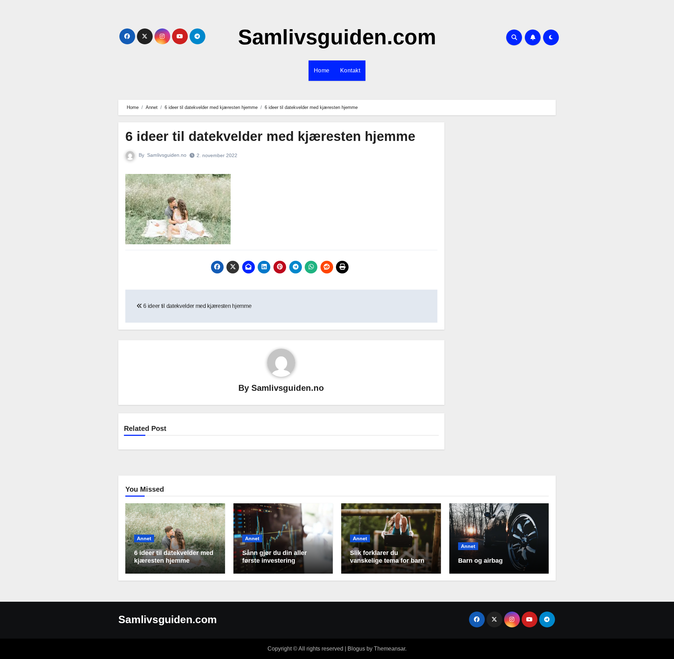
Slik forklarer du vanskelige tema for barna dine (389, 560)
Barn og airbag (480, 560)
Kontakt (350, 70)
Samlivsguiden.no (166, 155)
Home (322, 70)
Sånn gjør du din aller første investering (274, 556)
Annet (144, 538)
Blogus (356, 649)
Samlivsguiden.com (337, 37)
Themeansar (389, 649)
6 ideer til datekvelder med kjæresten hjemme (173, 556)
